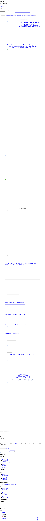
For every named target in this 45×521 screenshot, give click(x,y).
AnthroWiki (2, 6)
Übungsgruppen (24, 13)
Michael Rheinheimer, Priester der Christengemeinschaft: (14, 302)
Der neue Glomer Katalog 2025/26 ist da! (22, 354)
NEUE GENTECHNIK (9, 341)
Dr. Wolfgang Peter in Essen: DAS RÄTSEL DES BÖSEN (15, 314)
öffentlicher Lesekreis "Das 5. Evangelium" (22, 45)
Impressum (3, 519)
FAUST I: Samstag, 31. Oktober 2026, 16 (22, 376)
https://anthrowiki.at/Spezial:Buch (9, 451)
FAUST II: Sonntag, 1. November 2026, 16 (22, 377)
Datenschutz (4, 518)
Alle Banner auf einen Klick (22, 19)
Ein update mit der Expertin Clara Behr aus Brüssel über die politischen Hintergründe (18, 342)
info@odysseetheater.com (21, 380)
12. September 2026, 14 (29, 24)
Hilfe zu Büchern (12, 450)
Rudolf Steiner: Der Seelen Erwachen (29, 22)
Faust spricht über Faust (22, 372)
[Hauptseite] (0, 452)
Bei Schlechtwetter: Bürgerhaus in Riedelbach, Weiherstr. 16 (29, 26)
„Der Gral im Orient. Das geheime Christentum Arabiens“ (15, 304)
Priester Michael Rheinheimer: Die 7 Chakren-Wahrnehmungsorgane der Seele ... (18, 324)
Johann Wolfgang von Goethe (22, 375)
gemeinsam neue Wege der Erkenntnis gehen (22, 12)
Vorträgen (27, 13)
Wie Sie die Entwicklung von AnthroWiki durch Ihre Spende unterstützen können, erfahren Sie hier (20, 15)
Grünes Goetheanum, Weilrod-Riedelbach (29, 25)
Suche (1, 8)
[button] (7, 448)
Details (16, 443)
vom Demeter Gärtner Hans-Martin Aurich (12, 333)
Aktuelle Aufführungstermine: (22, 374)
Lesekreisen (19, 13)
